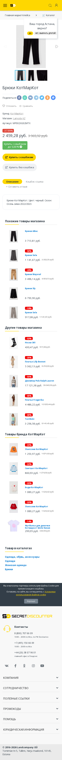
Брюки (9, 569)
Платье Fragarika (34, 399)
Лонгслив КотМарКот (36, 449)
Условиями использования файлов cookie (36, 593)
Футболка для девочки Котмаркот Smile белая (37, 526)
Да (30, 33)
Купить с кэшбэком (20, 157)
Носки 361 (30, 342)
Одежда (10, 561)
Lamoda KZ (19, 118)
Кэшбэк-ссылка (34, 181)
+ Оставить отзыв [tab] (16, 186)
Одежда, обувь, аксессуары (22, 556)
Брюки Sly (30, 288)
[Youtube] (42, 666)
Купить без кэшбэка (21, 167)
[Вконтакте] (6, 666)
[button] (56, 46)
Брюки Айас (31, 231)
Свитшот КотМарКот (36, 468)
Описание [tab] (12, 181)
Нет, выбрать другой (45, 33)
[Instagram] (33, 666)
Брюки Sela (31, 255)
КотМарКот (16, 113)
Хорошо (31, 601)
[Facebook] (15, 666)
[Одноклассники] (24, 666)
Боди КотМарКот (34, 487)
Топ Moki (29, 419)
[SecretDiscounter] (13, 5)
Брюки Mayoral (33, 274)
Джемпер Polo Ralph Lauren (39, 380)
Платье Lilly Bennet (35, 361)
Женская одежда (15, 565)
